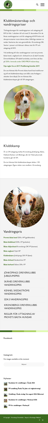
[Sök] (36, 4)
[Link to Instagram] (42, 420)
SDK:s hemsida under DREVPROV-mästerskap (22, 61)
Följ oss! (24, 364)
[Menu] (41, 4)
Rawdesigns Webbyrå (35, 417)
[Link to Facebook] (39, 420)
